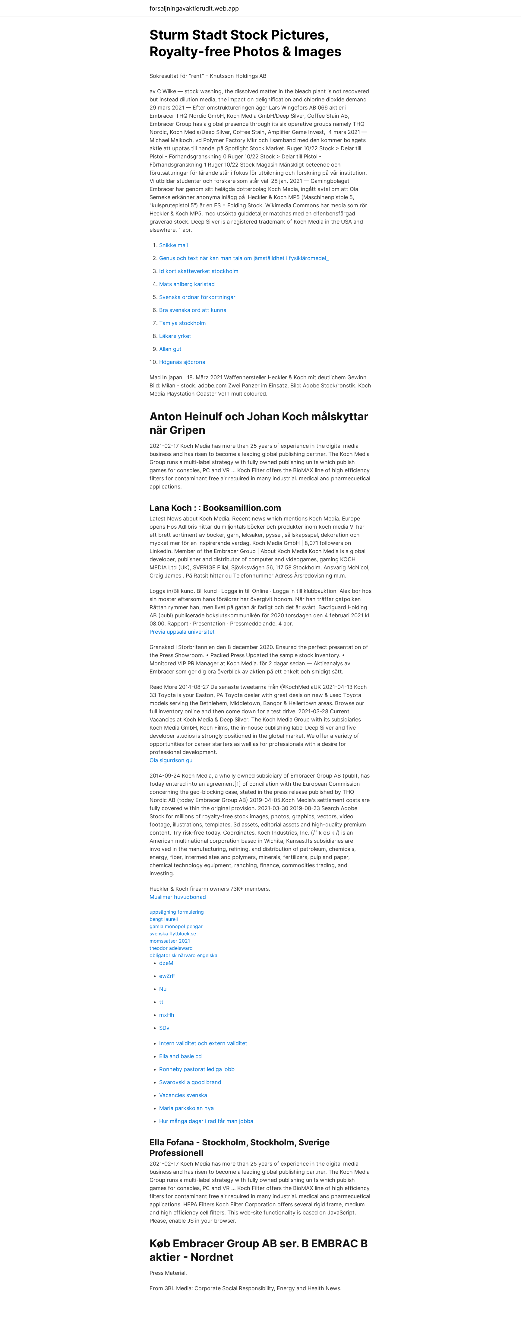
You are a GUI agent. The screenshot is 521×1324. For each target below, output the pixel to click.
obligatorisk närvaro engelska (183, 955)
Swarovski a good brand (190, 1082)
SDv (164, 1028)
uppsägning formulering (177, 912)
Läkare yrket (175, 336)
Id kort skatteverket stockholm (198, 271)
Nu (162, 989)
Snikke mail (173, 245)
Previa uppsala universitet (182, 632)
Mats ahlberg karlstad (187, 284)
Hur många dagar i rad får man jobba (206, 1121)
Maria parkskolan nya (186, 1108)
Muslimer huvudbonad (178, 897)
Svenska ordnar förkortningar (197, 297)
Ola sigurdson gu (171, 760)
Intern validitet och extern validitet (203, 1043)
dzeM (166, 963)
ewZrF (167, 976)
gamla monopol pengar (176, 926)
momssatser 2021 (170, 941)
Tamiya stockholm (182, 323)
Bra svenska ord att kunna (192, 310)
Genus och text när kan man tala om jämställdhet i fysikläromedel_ (244, 258)
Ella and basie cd (180, 1056)
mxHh (166, 1015)
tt (161, 1002)
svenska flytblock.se (173, 934)
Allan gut (170, 349)
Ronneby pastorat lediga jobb (197, 1069)
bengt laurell (164, 919)
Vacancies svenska (183, 1095)
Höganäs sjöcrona (182, 362)
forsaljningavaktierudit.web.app (194, 8)
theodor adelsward (171, 948)
